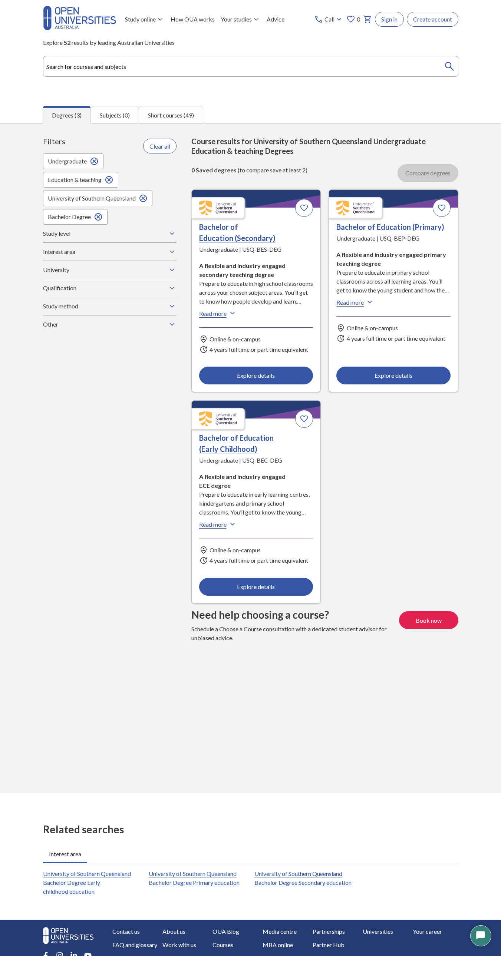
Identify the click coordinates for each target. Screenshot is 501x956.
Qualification (59, 287)
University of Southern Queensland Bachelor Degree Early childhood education (87, 882)
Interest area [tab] (65, 853)
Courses (222, 944)
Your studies (236, 19)
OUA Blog (225, 931)
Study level (56, 233)
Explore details (256, 375)
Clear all (159, 146)
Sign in (389, 19)
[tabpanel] (250, 458)
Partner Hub (329, 944)
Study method (60, 306)
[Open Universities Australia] (79, 27)
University (56, 269)
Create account (432, 19)
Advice (275, 19)
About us (173, 931)
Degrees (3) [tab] (67, 115)
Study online (140, 19)
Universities (378, 931)
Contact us (126, 931)
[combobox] (250, 66)
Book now (429, 620)
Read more (213, 313)
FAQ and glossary (134, 944)
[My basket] (367, 19)
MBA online (278, 944)
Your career (427, 931)
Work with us (179, 944)
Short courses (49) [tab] (171, 115)
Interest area (59, 251)
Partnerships (329, 931)
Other (50, 324)
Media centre (280, 931)
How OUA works (193, 19)
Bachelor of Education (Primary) (390, 226)
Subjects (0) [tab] (115, 115)
